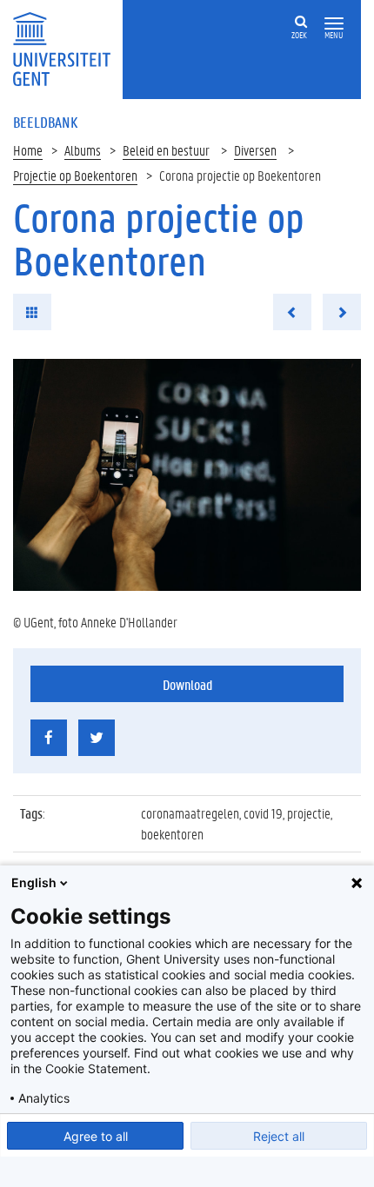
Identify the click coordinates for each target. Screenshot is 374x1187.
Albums (82, 150)
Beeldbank (45, 121)
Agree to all (95, 1136)
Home (28, 150)
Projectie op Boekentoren (75, 175)
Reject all (278, 1136)
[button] (334, 24)
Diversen (255, 150)
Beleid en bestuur (166, 150)
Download (187, 684)
